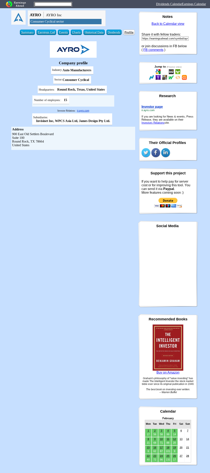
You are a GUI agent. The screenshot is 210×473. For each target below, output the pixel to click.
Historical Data (94, 32)
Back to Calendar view (168, 23)
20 (181, 447)
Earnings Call (46, 32)
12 (174, 439)
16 (154, 447)
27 (181, 456)
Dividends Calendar (169, 4)
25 (168, 456)
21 (187, 447)
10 (161, 439)
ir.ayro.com (83, 110)
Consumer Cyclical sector (47, 21)
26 (174, 456)
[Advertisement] (73, 180)
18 (168, 447)
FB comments (153, 50)
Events (63, 32)
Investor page (152, 106)
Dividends (114, 32)
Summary (27, 32)
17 (161, 447)
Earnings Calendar (194, 4)
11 (168, 439)
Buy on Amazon (167, 372)
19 (174, 447)
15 (148, 447)
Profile (129, 32)
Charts (76, 32)
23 (154, 456)
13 (181, 439)
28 (187, 456)
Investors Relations (153, 122)
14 (187, 439)
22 (148, 456)
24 (161, 456)
